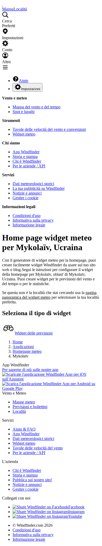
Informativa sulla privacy (33, 220)
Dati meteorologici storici (33, 183)
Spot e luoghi (24, 111)
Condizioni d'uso (27, 215)
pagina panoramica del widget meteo (49, 295)
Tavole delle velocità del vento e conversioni (49, 129)
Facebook (76, 507)
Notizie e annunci (27, 193)
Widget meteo (24, 134)
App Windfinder (26, 152)
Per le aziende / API (29, 166)
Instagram (76, 511)
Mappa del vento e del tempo (36, 107)
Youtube (75, 516)
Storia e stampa (25, 156)
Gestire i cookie (25, 198)
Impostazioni (30, 89)
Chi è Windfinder (27, 161)
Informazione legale (29, 225)
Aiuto (23, 80)
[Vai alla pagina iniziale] (2, 4)
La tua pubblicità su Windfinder (39, 188)
